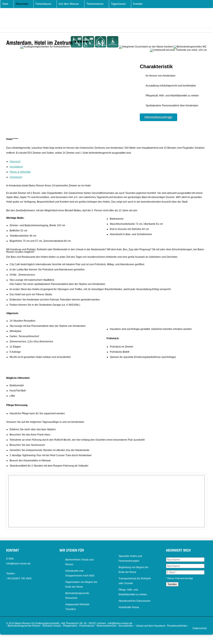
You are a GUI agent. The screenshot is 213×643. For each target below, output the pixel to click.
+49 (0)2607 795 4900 (19, 578)
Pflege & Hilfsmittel (20, 171)
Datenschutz (200, 628)
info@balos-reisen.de (18, 563)
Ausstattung (16, 166)
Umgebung (16, 177)
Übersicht (15, 161)
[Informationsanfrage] (158, 117)
